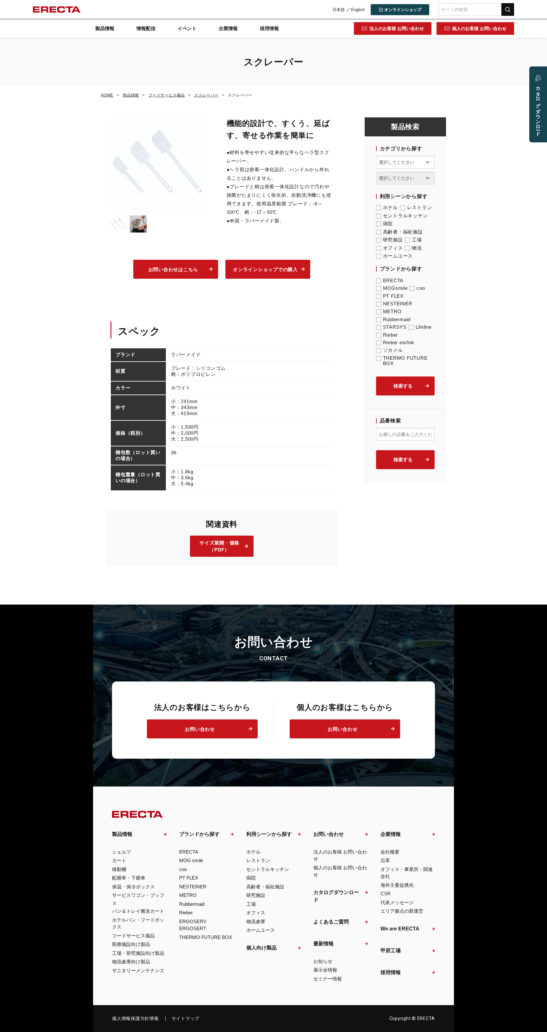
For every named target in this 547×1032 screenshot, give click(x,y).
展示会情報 (325, 970)
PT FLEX (393, 296)
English (358, 9)
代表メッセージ (397, 902)
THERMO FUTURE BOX (405, 360)
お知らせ (322, 961)
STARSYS (394, 327)
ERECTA (393, 280)
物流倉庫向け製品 (131, 961)
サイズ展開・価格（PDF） (219, 546)
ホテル (390, 207)
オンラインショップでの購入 (265, 269)
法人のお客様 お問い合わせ (396, 28)
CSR (385, 893)
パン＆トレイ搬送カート (138, 911)
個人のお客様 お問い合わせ (479, 28)
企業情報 (228, 28)
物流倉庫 (255, 921)
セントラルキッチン (405, 215)
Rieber (390, 335)
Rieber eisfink (399, 342)
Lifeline (424, 327)
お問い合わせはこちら (173, 269)
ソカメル (393, 350)
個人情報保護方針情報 (135, 1018)
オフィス (393, 248)
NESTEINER (397, 303)
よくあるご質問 (331, 921)
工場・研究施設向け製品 (138, 953)
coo (421, 288)
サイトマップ (186, 1018)
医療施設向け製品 (131, 944)
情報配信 (145, 28)
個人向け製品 (261, 947)
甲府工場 (390, 950)
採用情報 (269, 28)
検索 (508, 9)
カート (119, 860)
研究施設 (393, 239)
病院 (388, 223)
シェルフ (121, 852)
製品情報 (104, 28)
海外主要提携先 (397, 885)
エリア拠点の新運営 (401, 911)
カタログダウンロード (336, 896)
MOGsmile (395, 288)
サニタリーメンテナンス (138, 970)
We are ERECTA (399, 928)
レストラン (419, 207)
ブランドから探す (199, 834)
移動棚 (119, 869)
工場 (417, 239)
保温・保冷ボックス (133, 886)
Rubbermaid (397, 319)
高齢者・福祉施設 (403, 231)
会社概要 (389, 852)
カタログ (538, 108)
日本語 (338, 9)
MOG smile (191, 860)
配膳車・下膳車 (128, 877)
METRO (392, 311)
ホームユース (398, 255)
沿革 (385, 860)
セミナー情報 (327, 978)
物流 (417, 248)
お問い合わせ (200, 729)
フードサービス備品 (133, 935)
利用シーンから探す (269, 834)
